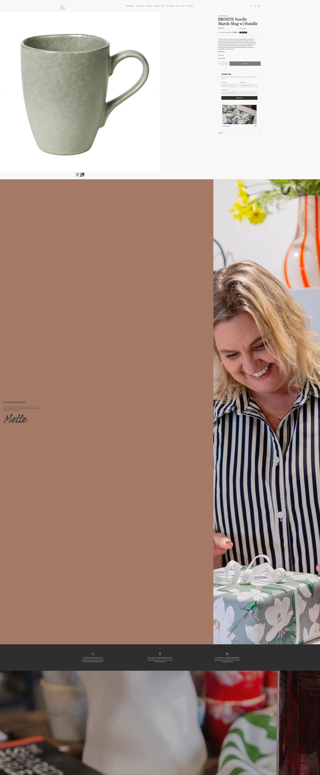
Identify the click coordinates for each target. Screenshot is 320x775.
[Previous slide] (2, 92)
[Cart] (259, 6)
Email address (224, 89)
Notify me (239, 98)
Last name (242, 82)
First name (224, 82)
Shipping (220, 133)
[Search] (252, 6)
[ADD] (254, 121)
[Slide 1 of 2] (78, 175)
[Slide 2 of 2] (82, 175)
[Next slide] (158, 92)
